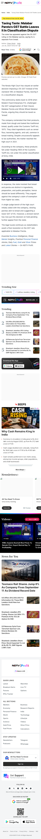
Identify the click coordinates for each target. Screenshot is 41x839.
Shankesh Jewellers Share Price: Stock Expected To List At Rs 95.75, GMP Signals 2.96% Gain (13, 644)
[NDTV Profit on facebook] (9, 788)
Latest (8, 245)
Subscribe (7, 508)
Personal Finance (30, 239)
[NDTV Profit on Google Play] (12, 821)
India (18, 43)
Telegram (24, 740)
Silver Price (24, 725)
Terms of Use (13, 831)
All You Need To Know (11, 499)
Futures (6, 691)
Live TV (23, 687)
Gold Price (7, 725)
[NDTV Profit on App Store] (29, 821)
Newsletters (7, 740)
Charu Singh (11, 43)
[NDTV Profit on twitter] (14, 788)
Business (13, 236)
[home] (13, 2)
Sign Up (20, 764)
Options (23, 691)
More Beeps (20, 469)
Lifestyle (23, 718)
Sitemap (31, 831)
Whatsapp (24, 744)
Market (4, 239)
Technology (24, 715)
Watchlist (24, 684)
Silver (28, 242)
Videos (23, 722)
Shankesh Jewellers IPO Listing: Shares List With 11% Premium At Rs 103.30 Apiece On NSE (13, 615)
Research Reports (27, 708)
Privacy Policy (23, 831)
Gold (20, 242)
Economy (6, 708)
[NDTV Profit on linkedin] (22, 788)
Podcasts (6, 744)
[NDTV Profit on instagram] (18, 788)
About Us (5, 831)
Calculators (24, 729)
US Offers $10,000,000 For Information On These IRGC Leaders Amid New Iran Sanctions (13, 601)
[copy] (38, 50)
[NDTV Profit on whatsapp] (30, 788)
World (5, 715)
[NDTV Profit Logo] (20, 665)
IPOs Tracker (8, 694)
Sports (5, 718)
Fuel (15, 242)
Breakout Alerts (9, 687)
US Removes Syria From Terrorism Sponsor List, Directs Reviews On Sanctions (11, 629)
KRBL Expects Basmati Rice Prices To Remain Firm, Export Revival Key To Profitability (17, 545)
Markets (6, 705)
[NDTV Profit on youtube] (26, 788)
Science (6, 722)
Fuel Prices (7, 728)
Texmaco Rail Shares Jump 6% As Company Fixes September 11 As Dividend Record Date (20, 587)
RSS (37, 831)
